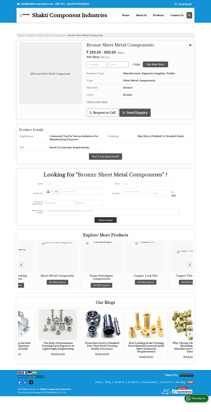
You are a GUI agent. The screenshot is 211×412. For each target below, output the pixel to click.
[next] (190, 265)
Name (40, 183)
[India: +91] (49, 191)
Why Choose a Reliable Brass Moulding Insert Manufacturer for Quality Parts (173, 347)
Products (158, 15)
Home (126, 15)
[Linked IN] (25, 382)
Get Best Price (155, 64)
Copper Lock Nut (129, 275)
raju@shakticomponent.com (36, 3)
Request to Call (103, 112)
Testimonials (149, 382)
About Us (141, 15)
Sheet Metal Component (41, 275)
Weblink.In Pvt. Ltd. (56, 392)
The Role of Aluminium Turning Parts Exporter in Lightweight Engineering (41, 346)
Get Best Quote (40, 282)
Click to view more (97, 102)
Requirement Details (37, 211)
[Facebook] (19, 382)
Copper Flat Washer (173, 275)
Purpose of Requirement (37, 203)
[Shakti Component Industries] (25, 15)
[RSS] (190, 382)
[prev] (21, 265)
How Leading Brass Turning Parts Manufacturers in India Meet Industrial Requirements (129, 347)
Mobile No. (38, 193)
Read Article (41, 354)
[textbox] (118, 65)
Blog (108, 382)
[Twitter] (31, 382)
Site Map (181, 382)
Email (117, 183)
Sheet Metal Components (52, 35)
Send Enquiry (137, 112)
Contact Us (177, 15)
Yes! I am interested (105, 156)
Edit (137, 64)
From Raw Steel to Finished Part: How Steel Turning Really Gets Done (85, 346)
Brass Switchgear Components (85, 277)
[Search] (189, 15)
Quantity (115, 193)
